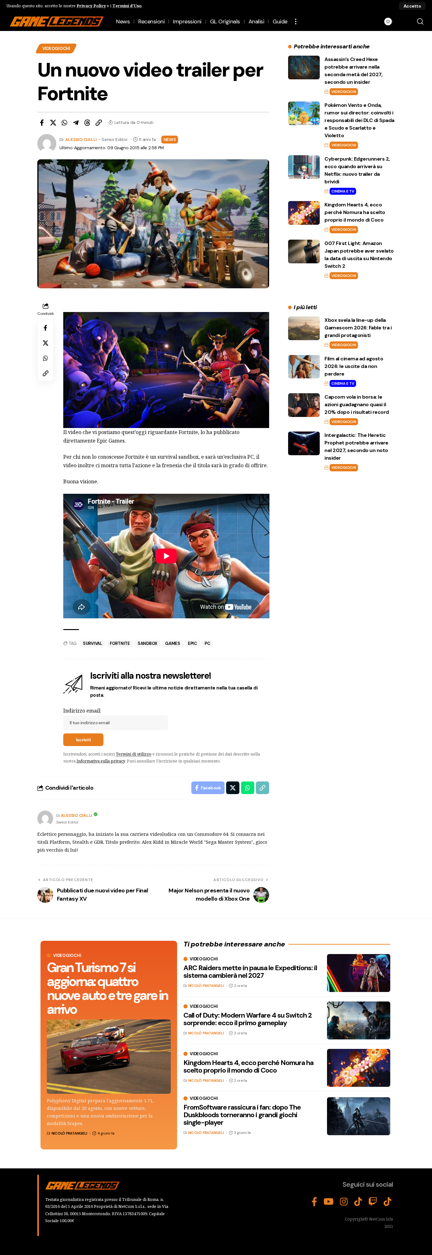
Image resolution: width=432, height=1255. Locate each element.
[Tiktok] (387, 1201)
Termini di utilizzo (133, 754)
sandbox (147, 643)
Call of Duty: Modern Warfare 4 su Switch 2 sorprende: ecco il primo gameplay (247, 1019)
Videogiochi (56, 48)
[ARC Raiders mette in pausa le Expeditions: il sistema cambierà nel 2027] (358, 973)
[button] (412, 6)
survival (92, 643)
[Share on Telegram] (75, 123)
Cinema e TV (342, 191)
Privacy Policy (91, 6)
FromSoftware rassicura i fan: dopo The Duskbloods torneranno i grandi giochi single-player (242, 1115)
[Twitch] (373, 1201)
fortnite (120, 643)
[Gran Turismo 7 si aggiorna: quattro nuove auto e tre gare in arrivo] (109, 1056)
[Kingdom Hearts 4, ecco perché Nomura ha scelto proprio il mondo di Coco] (304, 213)
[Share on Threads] (87, 123)
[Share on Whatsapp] (64, 123)
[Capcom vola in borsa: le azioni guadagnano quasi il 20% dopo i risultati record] (304, 405)
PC (207, 643)
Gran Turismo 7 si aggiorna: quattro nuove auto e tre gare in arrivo (107, 988)
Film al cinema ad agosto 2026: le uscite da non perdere (353, 366)
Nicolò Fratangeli (69, 1133)
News (170, 139)
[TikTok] (358, 1201)
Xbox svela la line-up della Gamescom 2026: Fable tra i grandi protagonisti (358, 328)
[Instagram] (343, 1201)
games (172, 643)
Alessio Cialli (81, 139)
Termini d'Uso (127, 6)
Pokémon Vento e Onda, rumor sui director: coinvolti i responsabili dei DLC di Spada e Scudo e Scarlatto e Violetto (359, 120)
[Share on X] (53, 123)
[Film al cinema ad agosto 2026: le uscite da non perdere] (304, 366)
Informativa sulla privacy (101, 761)
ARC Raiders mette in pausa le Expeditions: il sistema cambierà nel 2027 (250, 971)
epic (192, 643)
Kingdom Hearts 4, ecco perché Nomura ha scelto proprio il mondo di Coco (354, 212)
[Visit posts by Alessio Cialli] (45, 818)
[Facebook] (314, 1201)
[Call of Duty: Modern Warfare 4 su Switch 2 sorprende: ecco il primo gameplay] (358, 1020)
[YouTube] (328, 1201)
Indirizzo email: (82, 710)
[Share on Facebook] (41, 123)
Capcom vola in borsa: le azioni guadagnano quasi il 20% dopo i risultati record (356, 404)
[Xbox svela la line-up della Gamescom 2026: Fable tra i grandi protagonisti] (304, 328)
